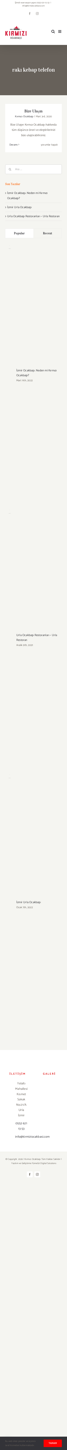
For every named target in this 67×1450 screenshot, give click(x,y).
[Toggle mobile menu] (60, 31)
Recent (47, 233)
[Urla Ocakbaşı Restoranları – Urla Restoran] (9, 512)
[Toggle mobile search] (53, 31)
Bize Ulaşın (33, 111)
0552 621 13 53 (21, 1126)
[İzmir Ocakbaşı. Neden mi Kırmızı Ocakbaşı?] (9, 247)
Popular (19, 233)
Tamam (53, 1443)
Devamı (13, 145)
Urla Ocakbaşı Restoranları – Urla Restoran (33, 216)
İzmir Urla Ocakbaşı (19, 207)
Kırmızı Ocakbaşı (24, 116)
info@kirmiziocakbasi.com (33, 5)
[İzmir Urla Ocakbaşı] (9, 777)
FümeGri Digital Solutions (44, 1163)
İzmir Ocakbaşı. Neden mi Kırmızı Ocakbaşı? (36, 373)
